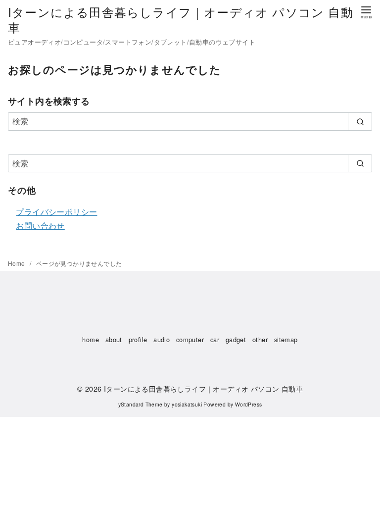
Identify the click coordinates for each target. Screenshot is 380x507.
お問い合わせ (40, 225)
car (214, 339)
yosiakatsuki (187, 404)
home (90, 339)
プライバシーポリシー (56, 211)
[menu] (366, 11)
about (113, 339)
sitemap (286, 339)
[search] (360, 121)
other (260, 339)
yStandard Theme (140, 404)
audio (161, 339)
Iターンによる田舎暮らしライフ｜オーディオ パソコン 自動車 (180, 19)
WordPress (248, 404)
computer (190, 339)
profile (138, 339)
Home (17, 263)
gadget (236, 339)
